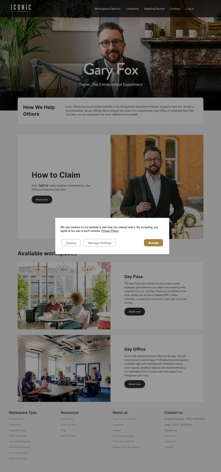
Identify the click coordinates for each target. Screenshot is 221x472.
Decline (71, 243)
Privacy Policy (110, 231)
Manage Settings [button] (99, 242)
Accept (153, 242)
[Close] (166, 221)
